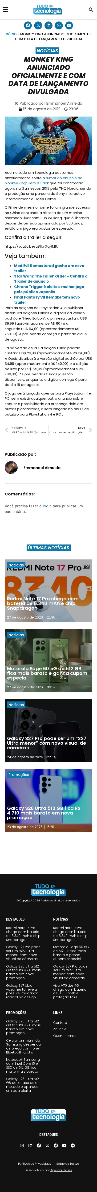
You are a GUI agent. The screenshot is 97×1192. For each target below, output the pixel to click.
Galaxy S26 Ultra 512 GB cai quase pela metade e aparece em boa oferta (22, 1085)
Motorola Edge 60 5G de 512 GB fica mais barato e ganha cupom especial (71, 953)
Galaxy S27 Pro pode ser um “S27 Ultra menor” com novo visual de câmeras (23, 953)
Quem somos (64, 1035)
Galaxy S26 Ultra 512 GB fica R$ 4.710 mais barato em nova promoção (23, 972)
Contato (60, 1022)
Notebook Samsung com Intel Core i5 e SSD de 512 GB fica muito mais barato (23, 1065)
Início (11, 34)
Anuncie (59, 1029)
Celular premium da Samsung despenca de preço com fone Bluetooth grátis (23, 1046)
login (47, 506)
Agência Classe (61, 1170)
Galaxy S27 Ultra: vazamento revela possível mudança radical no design (22, 991)
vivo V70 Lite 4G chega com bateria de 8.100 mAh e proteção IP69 (69, 991)
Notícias (47, 51)
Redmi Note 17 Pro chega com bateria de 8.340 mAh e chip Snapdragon (23, 933)
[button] (91, 10)
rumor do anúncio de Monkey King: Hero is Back (43, 180)
